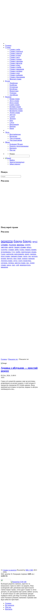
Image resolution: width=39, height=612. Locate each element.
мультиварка (6, 252)
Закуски (12, 114)
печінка (11, 263)
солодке (4, 249)
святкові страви (16, 256)
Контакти (13, 148)
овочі (10, 247)
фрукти (9, 258)
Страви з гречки (16, 59)
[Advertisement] (19, 480)
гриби (18, 252)
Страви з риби (15, 49)
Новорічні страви (16, 109)
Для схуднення (15, 138)
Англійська (14, 95)
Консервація (14, 124)
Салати (12, 116)
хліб (17, 265)
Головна (8, 45)
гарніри (33, 254)
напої (27, 254)
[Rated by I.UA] (5, 582)
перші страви (30, 249)
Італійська (13, 85)
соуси (15, 261)
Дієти (7, 132)
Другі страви (14, 101)
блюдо (27, 241)
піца (14, 258)
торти (25, 256)
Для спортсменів (16, 140)
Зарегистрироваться (17, 162)
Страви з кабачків (16, 75)
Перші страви (15, 99)
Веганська (13, 136)
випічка (20, 244)
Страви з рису (15, 57)
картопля (9, 254)
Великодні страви (16, 111)
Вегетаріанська (15, 134)
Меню (7, 142)
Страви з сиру (15, 73)
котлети (34, 256)
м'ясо (29, 247)
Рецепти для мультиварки (19, 146)
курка (22, 249)
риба (17, 249)
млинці (25, 258)
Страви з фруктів (16, 63)
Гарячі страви (15, 105)
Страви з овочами (16, 61)
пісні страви (5, 256)
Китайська (13, 89)
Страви (8, 47)
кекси (9, 265)
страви (11, 249)
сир (29, 256)
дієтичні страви (6, 261)
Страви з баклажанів (17, 77)
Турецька (13, 93)
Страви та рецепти (9, 570)
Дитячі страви (15, 113)
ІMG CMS (29, 570)
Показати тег (13, 359)
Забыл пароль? (15, 164)
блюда (18, 241)
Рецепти (8, 97)
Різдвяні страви (15, 107)
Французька (14, 91)
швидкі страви (20, 263)
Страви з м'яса (15, 65)
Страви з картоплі (16, 51)
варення (31, 258)
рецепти (7, 241)
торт (13, 265)
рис (27, 263)
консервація (19, 254)
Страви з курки (15, 55)
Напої (12, 128)
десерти (12, 244)
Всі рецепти (9, 605)
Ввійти (12, 160)
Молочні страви (15, 79)
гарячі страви (20, 247)
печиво (3, 258)
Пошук (12, 154)
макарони (4, 267)
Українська (14, 83)
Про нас (12, 150)
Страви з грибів (15, 67)
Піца (11, 120)
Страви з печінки (16, 71)
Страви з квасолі (16, 53)
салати (27, 244)
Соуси (12, 122)
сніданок (4, 263)
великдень (27, 261)
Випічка (13, 126)
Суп (13, 252)
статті (20, 261)
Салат (3, 254)
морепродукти (25, 265)
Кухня (7, 81)
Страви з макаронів (17, 69)
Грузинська (14, 87)
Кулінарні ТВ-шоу (16, 144)
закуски (4, 247)
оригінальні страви (28, 252)
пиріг (19, 258)
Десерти (13, 118)
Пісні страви (14, 103)
